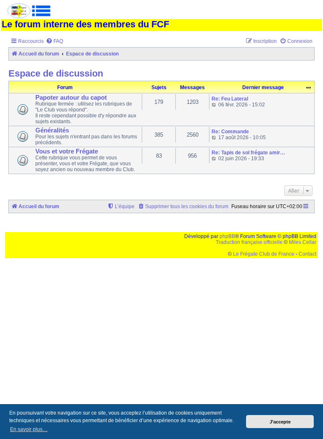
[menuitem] (54, 41)
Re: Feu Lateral (230, 99)
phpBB (227, 236)
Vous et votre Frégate (66, 151)
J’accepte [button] (280, 421)
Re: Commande (230, 132)
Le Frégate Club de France (263, 254)
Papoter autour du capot (71, 97)
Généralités (52, 130)
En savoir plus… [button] (29, 429)
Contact (307, 254)
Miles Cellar (302, 242)
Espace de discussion (55, 73)
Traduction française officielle (249, 242)
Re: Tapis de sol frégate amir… (248, 153)
